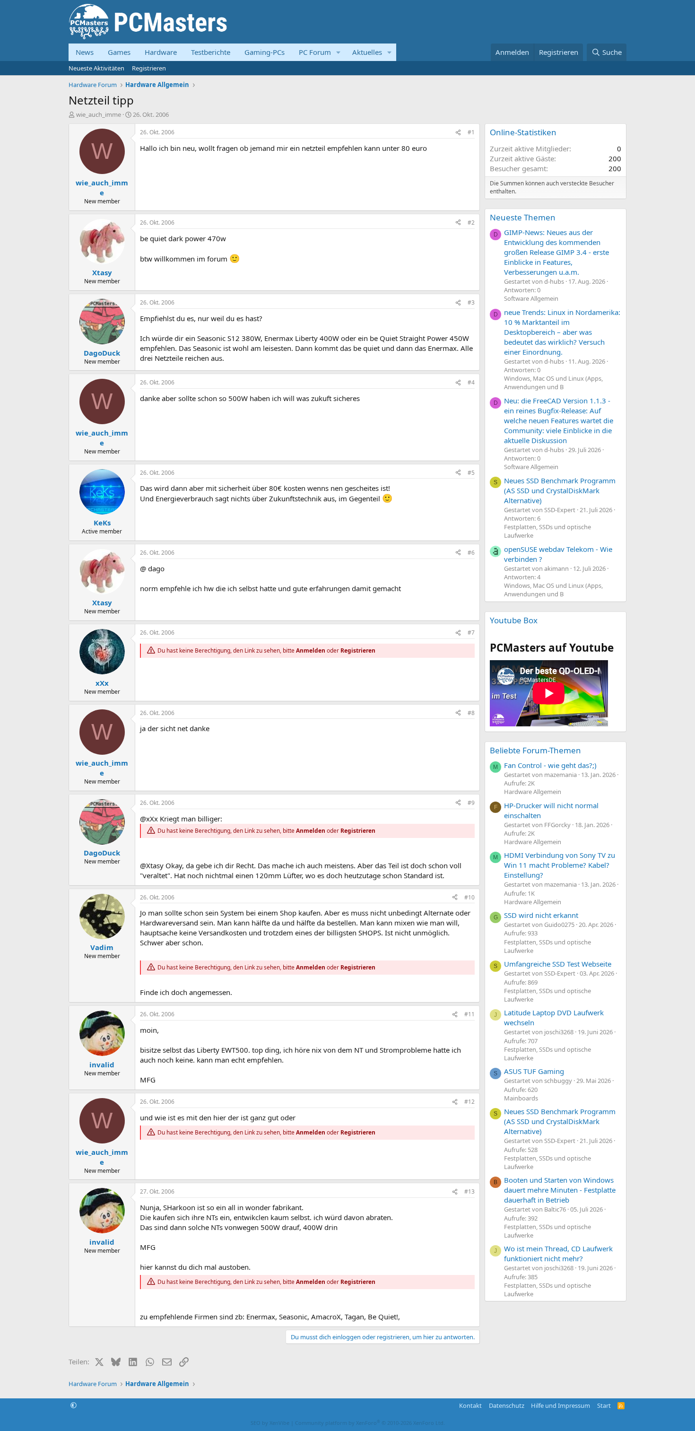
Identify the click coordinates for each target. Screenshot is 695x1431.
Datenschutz (506, 1405)
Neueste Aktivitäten (96, 68)
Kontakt (470, 1405)
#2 (471, 222)
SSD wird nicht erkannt (541, 915)
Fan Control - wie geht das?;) (550, 765)
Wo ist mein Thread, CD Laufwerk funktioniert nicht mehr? (558, 1253)
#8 (471, 713)
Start (604, 1405)
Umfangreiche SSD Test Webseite (557, 964)
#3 (471, 302)
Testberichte (210, 52)
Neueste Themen (523, 217)
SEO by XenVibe (270, 1422)
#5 (471, 473)
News (85, 52)
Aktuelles (367, 52)
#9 (471, 803)
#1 (471, 132)
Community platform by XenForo (370, 1422)
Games (119, 52)
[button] (338, 52)
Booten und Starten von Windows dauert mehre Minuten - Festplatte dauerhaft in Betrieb (560, 1189)
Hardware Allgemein (532, 791)
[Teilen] (458, 132)
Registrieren (149, 68)
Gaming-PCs (264, 52)
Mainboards (521, 1098)
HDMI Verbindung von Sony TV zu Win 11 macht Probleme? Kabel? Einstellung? (559, 865)
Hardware (161, 52)
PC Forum (315, 52)
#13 (469, 1191)
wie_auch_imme (98, 114)
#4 (471, 382)
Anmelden (310, 650)
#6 (471, 553)
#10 (469, 897)
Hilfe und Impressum (560, 1405)
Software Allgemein (531, 298)
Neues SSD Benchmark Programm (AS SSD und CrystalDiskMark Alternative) (560, 490)
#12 (469, 1102)
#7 (471, 632)
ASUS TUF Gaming (534, 1071)
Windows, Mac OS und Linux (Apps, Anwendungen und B (553, 382)
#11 (469, 1014)
